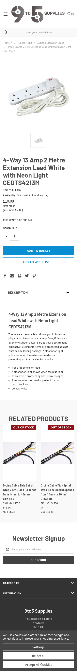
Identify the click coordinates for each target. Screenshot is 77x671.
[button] (38, 292)
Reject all (38, 656)
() (72, 14)
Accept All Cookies (38, 664)
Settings (38, 647)
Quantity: (10, 227)
